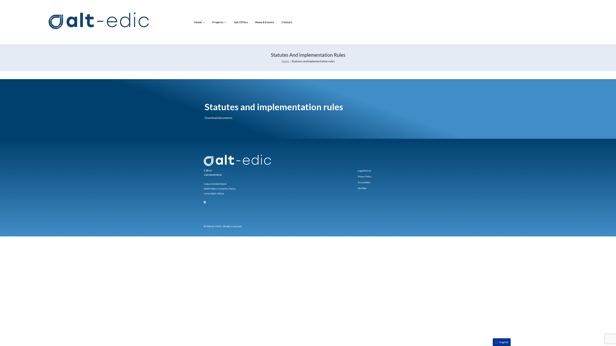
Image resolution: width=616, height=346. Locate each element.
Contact (287, 22)
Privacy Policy (364, 176)
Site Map (362, 188)
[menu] (502, 342)
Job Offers (241, 22)
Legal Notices (364, 170)
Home (198, 22)
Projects (218, 22)
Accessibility (364, 182)
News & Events (264, 22)
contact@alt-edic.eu (214, 193)
